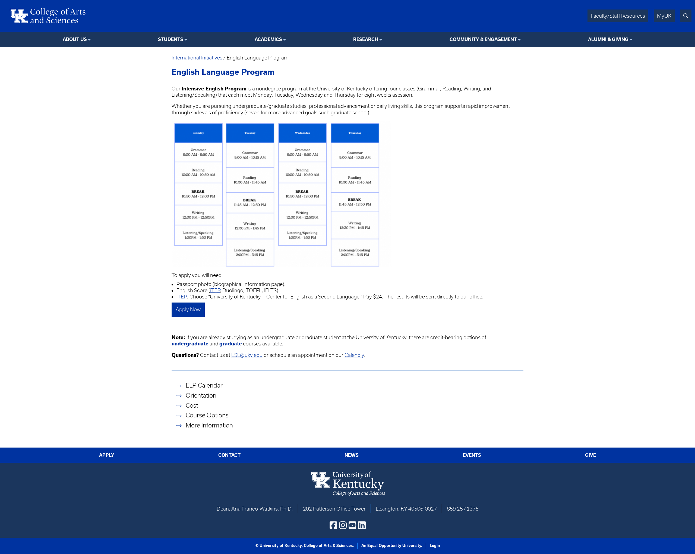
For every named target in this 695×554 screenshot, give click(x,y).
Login (435, 545)
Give (590, 455)
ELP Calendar (204, 385)
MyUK (664, 16)
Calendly (354, 355)
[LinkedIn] (362, 525)
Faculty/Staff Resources (618, 16)
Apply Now (188, 309)
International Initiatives (197, 58)
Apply (106, 455)
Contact (229, 455)
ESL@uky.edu (247, 355)
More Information (209, 425)
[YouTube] (352, 525)
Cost (192, 405)
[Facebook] (333, 525)
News (352, 455)
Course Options (207, 415)
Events (472, 455)
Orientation (201, 395)
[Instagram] (343, 525)
